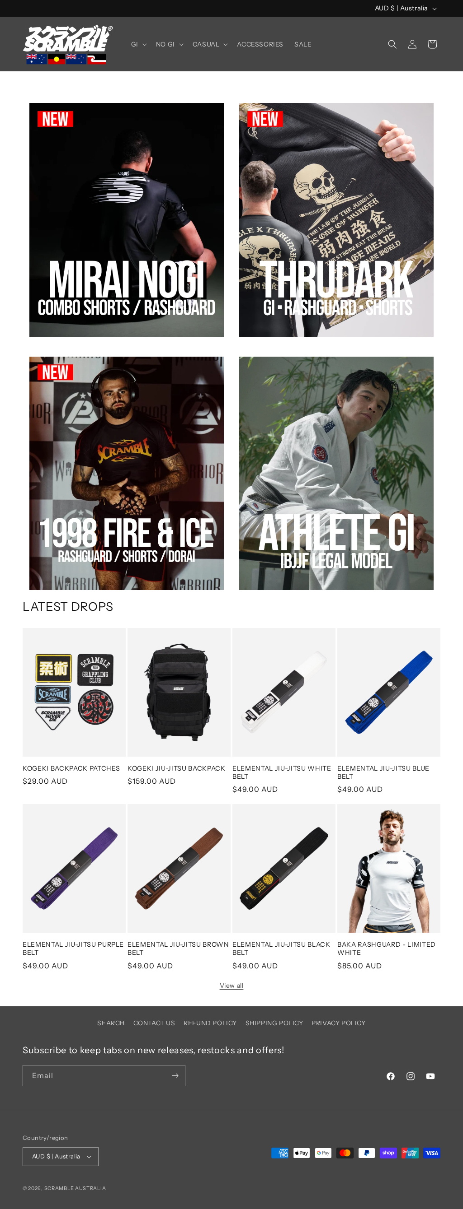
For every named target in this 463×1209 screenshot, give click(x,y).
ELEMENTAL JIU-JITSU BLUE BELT (383, 772)
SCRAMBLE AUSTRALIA (75, 1188)
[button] (138, 44)
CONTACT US (154, 1023)
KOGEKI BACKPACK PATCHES (71, 768)
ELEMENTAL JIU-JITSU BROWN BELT (178, 948)
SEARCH (111, 1023)
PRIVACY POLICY (338, 1023)
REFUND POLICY (210, 1023)
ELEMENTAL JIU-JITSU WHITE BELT (281, 772)
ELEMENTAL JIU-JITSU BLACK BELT (281, 948)
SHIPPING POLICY (274, 1023)
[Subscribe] (175, 1075)
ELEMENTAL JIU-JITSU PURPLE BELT (73, 948)
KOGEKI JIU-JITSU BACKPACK (177, 768)
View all (232, 985)
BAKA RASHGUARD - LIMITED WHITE (386, 948)
